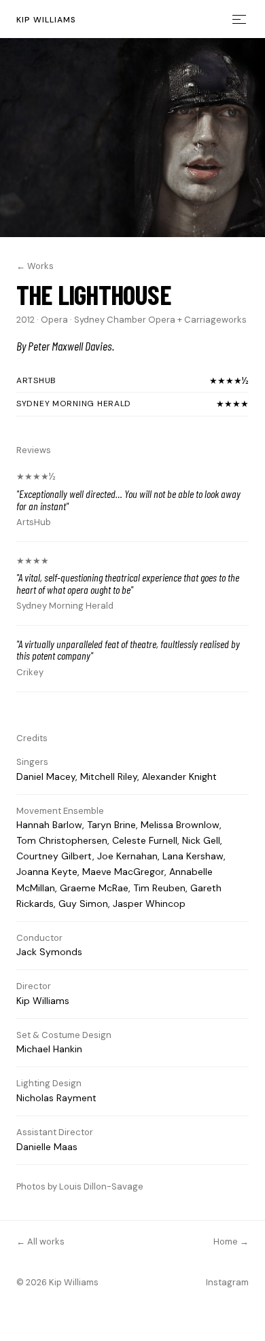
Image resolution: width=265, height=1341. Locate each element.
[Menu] (232, 19)
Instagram (227, 1282)
